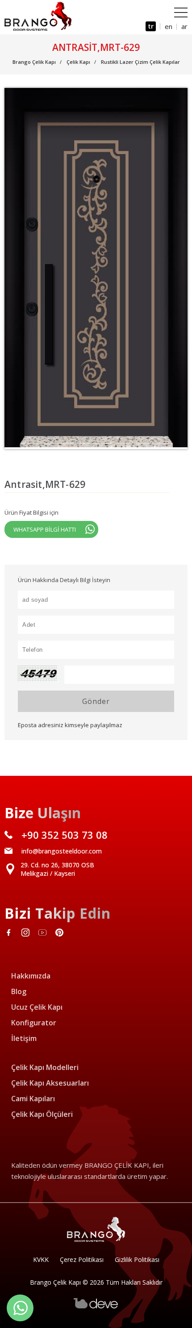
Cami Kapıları (33, 1098)
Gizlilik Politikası (137, 1259)
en (168, 26)
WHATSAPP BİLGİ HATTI (44, 529)
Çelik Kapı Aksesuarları (50, 1083)
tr (151, 25)
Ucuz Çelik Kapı (37, 1007)
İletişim (24, 1038)
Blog (18, 991)
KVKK (41, 1259)
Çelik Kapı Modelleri (45, 1067)
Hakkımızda (30, 976)
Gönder (96, 701)
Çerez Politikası (82, 1259)
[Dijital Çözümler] (96, 1306)
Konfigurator (33, 1023)
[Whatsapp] (20, 1308)
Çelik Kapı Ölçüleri (42, 1114)
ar (184, 26)
